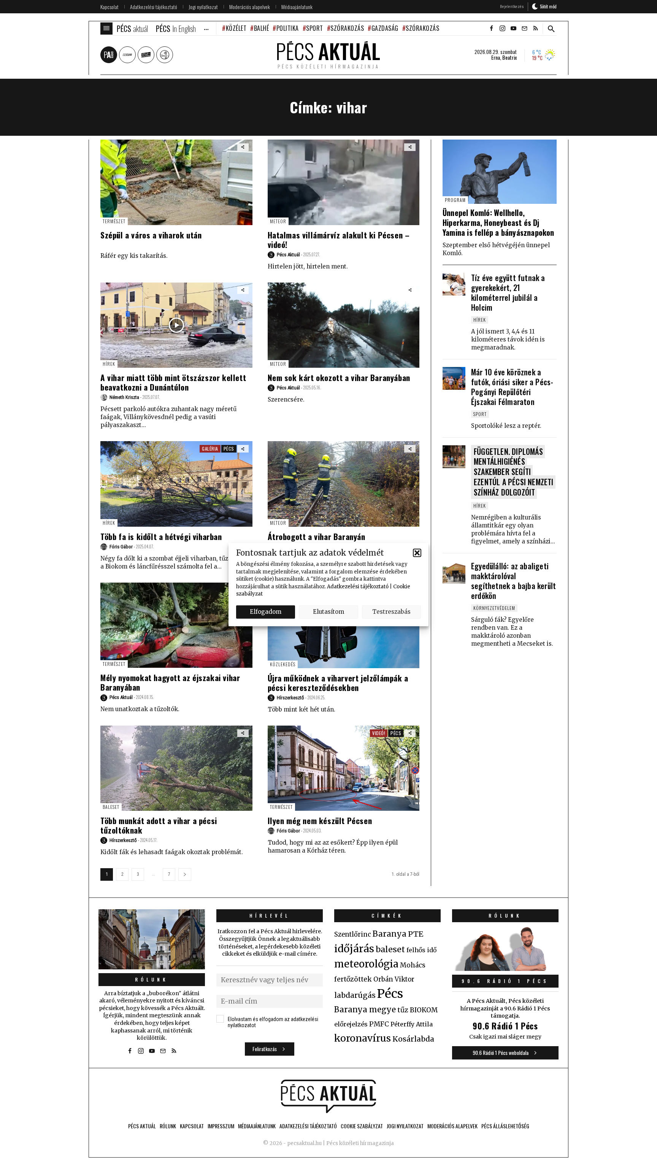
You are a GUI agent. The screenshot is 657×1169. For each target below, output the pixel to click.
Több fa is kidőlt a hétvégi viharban (161, 536)
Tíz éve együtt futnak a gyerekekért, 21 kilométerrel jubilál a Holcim (508, 292)
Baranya (389, 934)
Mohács (412, 965)
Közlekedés (282, 664)
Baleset (111, 807)
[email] (524, 28)
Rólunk (151, 979)
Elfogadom (265, 611)
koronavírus (362, 1038)
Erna (495, 57)
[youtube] (513, 28)
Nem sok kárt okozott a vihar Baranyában (339, 377)
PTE (415, 934)
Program (455, 200)
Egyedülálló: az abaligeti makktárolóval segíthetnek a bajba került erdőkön (513, 580)
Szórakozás (347, 28)
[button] (417, 552)
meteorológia (366, 964)
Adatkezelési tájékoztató (358, 586)
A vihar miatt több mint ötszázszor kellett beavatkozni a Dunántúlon (173, 382)
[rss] (535, 28)
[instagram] (502, 28)
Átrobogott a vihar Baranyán (316, 536)
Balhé (261, 28)
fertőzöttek (353, 979)
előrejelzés (351, 1024)
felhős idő (421, 950)
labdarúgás (355, 995)
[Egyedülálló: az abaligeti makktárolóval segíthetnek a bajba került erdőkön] (454, 572)
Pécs (229, 448)
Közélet (236, 28)
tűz (402, 1010)
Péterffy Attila (411, 1024)
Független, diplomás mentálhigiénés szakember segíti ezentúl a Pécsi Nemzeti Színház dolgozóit (514, 472)
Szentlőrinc (352, 935)
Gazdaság (384, 28)
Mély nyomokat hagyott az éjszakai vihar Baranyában (170, 682)
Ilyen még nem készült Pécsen (320, 820)
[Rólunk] (151, 939)
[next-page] (184, 874)
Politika (287, 28)
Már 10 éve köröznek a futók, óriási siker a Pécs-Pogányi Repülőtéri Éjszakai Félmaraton (512, 386)
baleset (390, 949)
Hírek (109, 364)
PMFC (379, 1024)
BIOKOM (424, 1010)
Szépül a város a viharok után (151, 235)
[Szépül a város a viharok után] (176, 182)
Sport (314, 28)
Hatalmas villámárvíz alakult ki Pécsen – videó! (339, 239)
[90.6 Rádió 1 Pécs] (505, 968)
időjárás (354, 949)
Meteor (278, 221)
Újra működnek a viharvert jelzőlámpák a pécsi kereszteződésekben (338, 682)
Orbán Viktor (393, 979)
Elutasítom (328, 611)
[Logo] (328, 1096)
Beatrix (509, 57)
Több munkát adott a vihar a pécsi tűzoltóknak (158, 825)
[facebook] (491, 28)
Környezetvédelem (494, 608)
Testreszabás (391, 611)
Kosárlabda (413, 1039)
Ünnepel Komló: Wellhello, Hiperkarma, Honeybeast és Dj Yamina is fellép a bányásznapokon (498, 222)
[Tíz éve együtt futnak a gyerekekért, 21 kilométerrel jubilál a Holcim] (454, 284)
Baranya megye (365, 1010)
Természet (114, 221)
